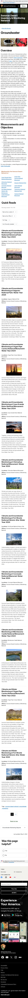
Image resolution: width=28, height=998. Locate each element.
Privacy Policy (4, 967)
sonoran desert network (12, 806)
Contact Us (19, 872)
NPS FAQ (3, 977)
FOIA (2, 970)
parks (10, 61)
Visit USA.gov (5, 994)
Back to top (14, 821)
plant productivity (18, 57)
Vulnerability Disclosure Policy (8, 984)
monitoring (5, 808)
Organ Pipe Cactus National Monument (18, 178)
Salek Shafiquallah (5, 166)
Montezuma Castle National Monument (5, 194)
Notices (3, 972)
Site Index (3, 872)
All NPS (14, 892)
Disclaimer (3, 982)
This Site (14, 889)
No (6, 855)
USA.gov (3, 986)
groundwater (22, 806)
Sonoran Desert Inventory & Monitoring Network (13, 18)
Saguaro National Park (20, 183)
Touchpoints (11, 862)
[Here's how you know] (14, 2)
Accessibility (4, 965)
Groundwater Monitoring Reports (11, 827)
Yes (6, 850)
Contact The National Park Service (10, 975)
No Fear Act (4, 979)
